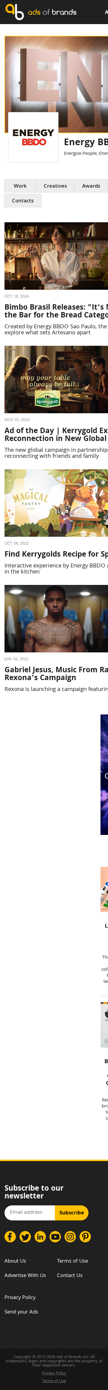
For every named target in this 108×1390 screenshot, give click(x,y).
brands (52, 12)
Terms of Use (72, 1261)
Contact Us (69, 1276)
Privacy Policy (19, 1298)
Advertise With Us (25, 1276)
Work (20, 186)
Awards (91, 186)
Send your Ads (21, 1312)
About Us (15, 1261)
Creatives (55, 186)
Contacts (23, 201)
